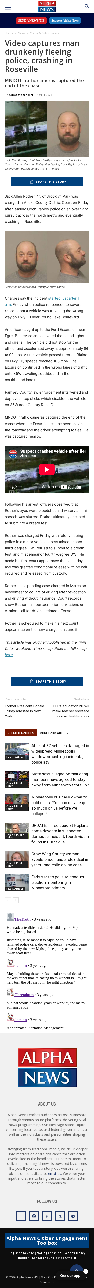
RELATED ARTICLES (21, 733)
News (21, 33)
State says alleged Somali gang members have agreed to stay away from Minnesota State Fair (60, 779)
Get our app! (70, 1276)
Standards (47, 1282)
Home (9, 33)
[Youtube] (73, 1216)
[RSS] (47, 1216)
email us (54, 1173)
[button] (7, 7)
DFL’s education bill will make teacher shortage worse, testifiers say (70, 711)
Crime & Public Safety (44, 33)
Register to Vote (21, 1253)
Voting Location (49, 1253)
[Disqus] (47, 971)
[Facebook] (21, 1216)
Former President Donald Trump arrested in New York (24, 711)
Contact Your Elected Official (54, 1258)
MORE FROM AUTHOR (54, 733)
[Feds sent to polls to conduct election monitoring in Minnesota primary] (17, 882)
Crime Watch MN (21, 95)
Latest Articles (15, 757)
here (9, 655)
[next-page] (16, 900)
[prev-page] (8, 900)
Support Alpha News (65, 20)
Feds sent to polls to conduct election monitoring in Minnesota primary (57, 882)
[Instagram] (34, 1216)
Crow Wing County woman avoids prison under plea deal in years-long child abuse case (59, 859)
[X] (60, 1216)
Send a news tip (31, 20)
